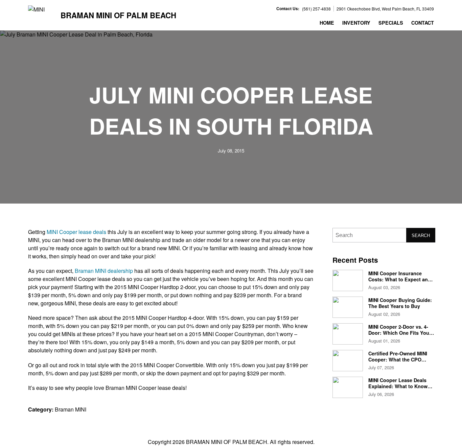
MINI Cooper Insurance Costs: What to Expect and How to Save (399, 279)
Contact (422, 22)
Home (327, 22)
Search (421, 235)
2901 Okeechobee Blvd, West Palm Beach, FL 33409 (385, 8)
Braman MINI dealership (104, 271)
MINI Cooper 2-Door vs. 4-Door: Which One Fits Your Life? (399, 332)
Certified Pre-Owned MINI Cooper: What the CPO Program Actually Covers (397, 359)
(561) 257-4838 (316, 8)
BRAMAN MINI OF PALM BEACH (118, 15)
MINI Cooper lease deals (76, 232)
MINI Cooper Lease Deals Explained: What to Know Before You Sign (398, 386)
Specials (390, 22)
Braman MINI (70, 409)
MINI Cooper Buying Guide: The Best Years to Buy (400, 303)
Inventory (356, 22)
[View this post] (347, 280)
